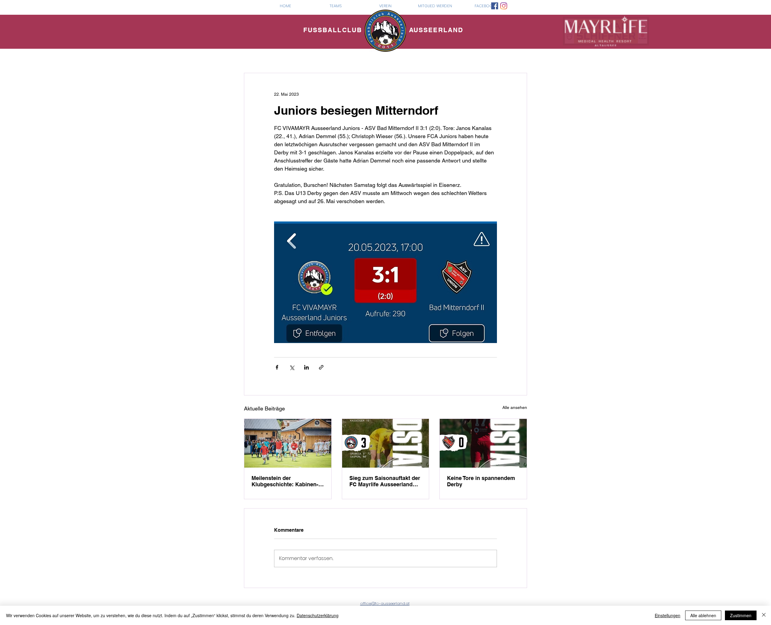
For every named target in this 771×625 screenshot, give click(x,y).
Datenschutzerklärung (318, 615)
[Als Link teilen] (321, 367)
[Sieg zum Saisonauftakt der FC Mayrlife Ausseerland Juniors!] (385, 443)
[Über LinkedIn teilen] (306, 367)
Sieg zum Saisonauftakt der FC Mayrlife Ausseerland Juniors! (384, 481)
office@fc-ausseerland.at (385, 603)
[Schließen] (763, 615)
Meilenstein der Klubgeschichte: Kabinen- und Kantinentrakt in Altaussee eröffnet (284, 481)
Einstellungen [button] (667, 615)
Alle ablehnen (703, 615)
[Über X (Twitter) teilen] (292, 367)
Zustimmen (740, 615)
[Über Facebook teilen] (277, 367)
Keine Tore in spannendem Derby (481, 481)
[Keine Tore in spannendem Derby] (483, 443)
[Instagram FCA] (503, 5)
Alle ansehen (514, 407)
